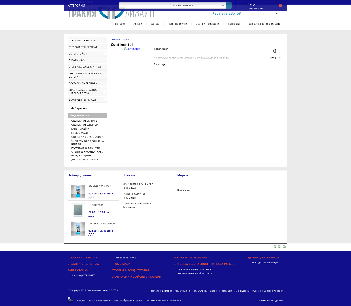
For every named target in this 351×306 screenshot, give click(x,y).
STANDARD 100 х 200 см (101, 223)
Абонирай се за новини (138, 203)
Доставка (167, 290)
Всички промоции (207, 23)
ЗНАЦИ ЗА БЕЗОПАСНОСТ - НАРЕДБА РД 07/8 (204, 264)
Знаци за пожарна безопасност (195, 269)
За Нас (267, 290)
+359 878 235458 (226, 13)
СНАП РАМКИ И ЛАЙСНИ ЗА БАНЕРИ (136, 276)
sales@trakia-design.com (264, 23)
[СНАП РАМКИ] (78, 210)
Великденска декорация (265, 262)
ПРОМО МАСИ (121, 264)
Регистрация (225, 290)
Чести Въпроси (199, 290)
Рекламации (181, 290)
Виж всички (128, 207)
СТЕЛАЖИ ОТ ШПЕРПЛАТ (84, 264)
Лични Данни (242, 290)
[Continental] (132, 48)
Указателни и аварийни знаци (195, 273)
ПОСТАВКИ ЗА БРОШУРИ (190, 257)
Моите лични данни (270, 300)
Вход (251, 3)
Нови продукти (177, 23)
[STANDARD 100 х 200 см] (78, 229)
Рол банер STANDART (83, 275)
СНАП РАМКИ (95, 204)
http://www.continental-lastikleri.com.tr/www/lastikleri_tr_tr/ (191, 58)
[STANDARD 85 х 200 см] (78, 191)
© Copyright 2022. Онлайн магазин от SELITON (93, 290)
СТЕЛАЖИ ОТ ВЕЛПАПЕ (83, 257)
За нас (155, 23)
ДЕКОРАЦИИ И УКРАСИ (264, 257)
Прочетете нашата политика (162, 300)
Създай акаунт (256, 8)
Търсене (256, 290)
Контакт (278, 290)
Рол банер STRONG (126, 257)
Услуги (137, 23)
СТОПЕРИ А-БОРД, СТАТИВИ (130, 270)
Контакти (234, 23)
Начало (120, 23)
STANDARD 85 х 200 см (101, 186)
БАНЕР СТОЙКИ (78, 270)
